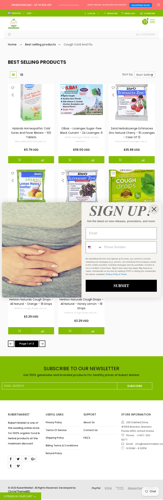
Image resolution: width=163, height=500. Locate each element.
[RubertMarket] (13, 24)
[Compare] (42, 159)
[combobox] (94, 247)
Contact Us (90, 430)
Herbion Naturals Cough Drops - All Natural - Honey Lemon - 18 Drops (81, 303)
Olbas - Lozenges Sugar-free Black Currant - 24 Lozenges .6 (81, 130)
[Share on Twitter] (13, 108)
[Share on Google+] (13, 117)
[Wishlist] (12, 88)
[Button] (152, 21)
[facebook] (11, 459)
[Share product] (12, 96)
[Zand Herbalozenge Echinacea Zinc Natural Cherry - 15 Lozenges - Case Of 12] (132, 103)
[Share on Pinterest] (13, 112)
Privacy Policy (54, 422)
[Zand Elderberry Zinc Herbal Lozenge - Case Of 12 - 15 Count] (81, 189)
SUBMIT (121, 286)
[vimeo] (18, 466)
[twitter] (18, 459)
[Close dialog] (154, 209)
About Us (89, 422)
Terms (123, 274)
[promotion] (158, 5)
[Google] (34, 459)
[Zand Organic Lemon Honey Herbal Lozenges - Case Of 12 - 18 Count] (31, 189)
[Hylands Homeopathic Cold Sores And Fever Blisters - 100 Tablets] (31, 103)
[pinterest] (26, 459)
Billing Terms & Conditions (62, 445)
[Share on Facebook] (13, 103)
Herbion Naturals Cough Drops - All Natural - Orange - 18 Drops (31, 301)
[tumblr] (11, 466)
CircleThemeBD (19, 491)
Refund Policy (54, 453)
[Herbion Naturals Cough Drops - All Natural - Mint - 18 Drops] (132, 189)
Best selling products (40, 44)
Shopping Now (141, 5)
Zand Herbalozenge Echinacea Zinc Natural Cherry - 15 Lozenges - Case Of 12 (132, 132)
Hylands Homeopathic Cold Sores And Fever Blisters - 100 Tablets (31, 132)
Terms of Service (56, 430)
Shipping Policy (55, 437)
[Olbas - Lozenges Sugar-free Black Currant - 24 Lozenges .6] (81, 103)
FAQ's (86, 437)
